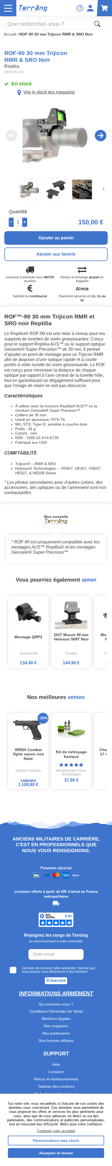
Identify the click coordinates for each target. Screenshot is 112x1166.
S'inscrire (56, 980)
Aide (56, 1064)
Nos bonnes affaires (56, 1040)
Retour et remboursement (56, 1079)
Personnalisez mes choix (56, 1140)
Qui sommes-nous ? (56, 1004)
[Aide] (80, 8)
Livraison (56, 1072)
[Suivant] (103, 189)
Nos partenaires (56, 1033)
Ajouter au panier (56, 238)
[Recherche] (97, 24)
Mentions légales (56, 1018)
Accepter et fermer (56, 1153)
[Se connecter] (90, 8)
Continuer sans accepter (56, 1131)
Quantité (18, 211)
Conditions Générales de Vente (56, 1011)
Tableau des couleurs (56, 1086)
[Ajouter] (24, 222)
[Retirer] (11, 222)
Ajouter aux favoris (56, 254)
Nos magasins (56, 1026)
